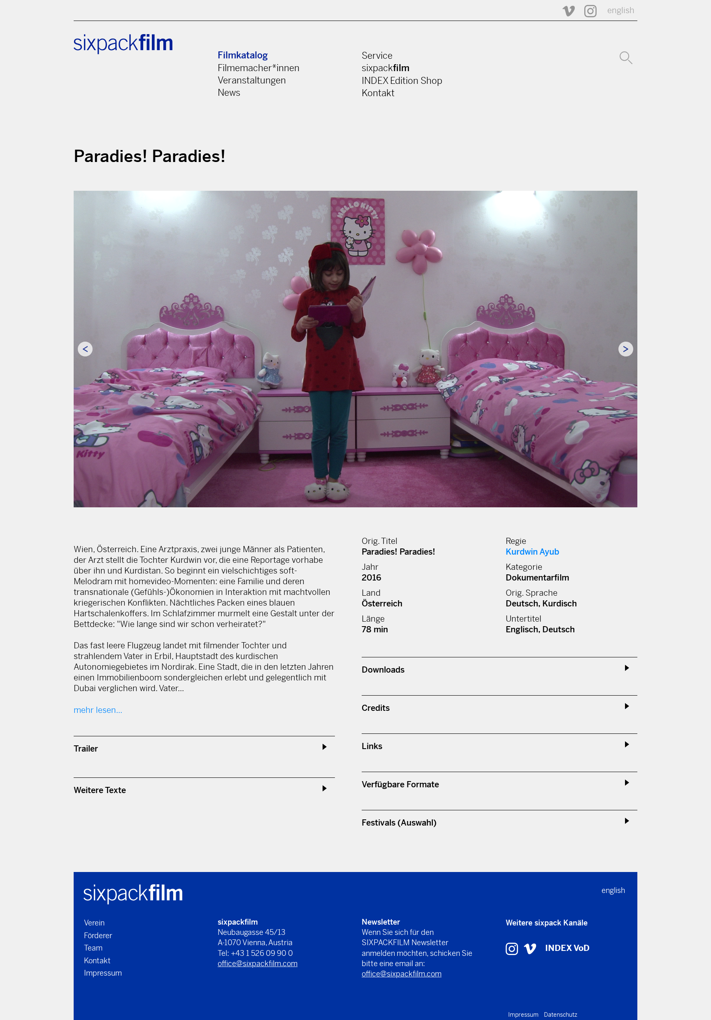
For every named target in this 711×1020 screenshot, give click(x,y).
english (620, 10)
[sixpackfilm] (133, 893)
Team (93, 948)
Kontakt (378, 93)
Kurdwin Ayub (532, 552)
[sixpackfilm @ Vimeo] (565, 10)
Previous (85, 349)
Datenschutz (560, 1014)
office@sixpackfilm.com (257, 963)
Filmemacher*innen (259, 68)
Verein (94, 922)
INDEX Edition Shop (402, 80)
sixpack (385, 68)
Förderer (98, 935)
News (229, 92)
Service (377, 55)
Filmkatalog (243, 55)
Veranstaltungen (252, 80)
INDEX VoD (567, 948)
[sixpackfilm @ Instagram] (587, 10)
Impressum (103, 973)
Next (625, 349)
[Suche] (626, 56)
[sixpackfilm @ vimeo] (530, 948)
